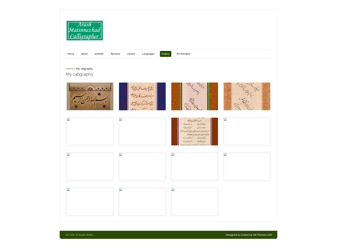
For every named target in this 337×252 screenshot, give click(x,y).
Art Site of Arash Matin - (80, 234)
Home (71, 53)
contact (131, 53)
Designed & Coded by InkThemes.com (249, 234)
